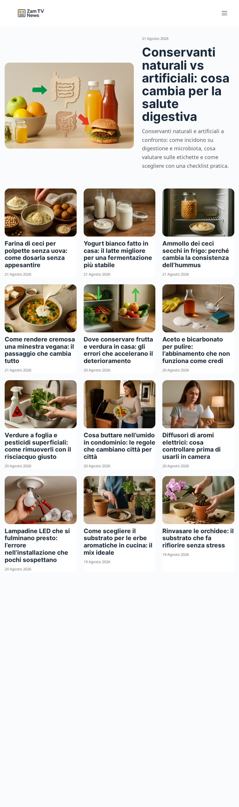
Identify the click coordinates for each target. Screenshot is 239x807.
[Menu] (224, 13)
